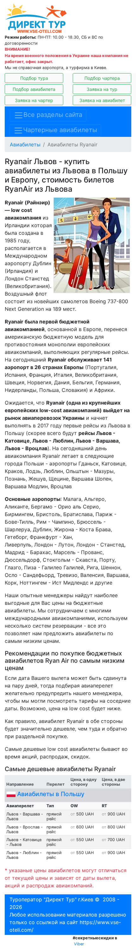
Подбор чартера (102, 78)
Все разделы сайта (52, 115)
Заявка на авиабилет (102, 100)
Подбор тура (34, 78)
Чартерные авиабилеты (60, 130)
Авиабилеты (25, 144)
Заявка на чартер (34, 100)
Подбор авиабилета (34, 89)
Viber (79, 944)
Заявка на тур (102, 89)
